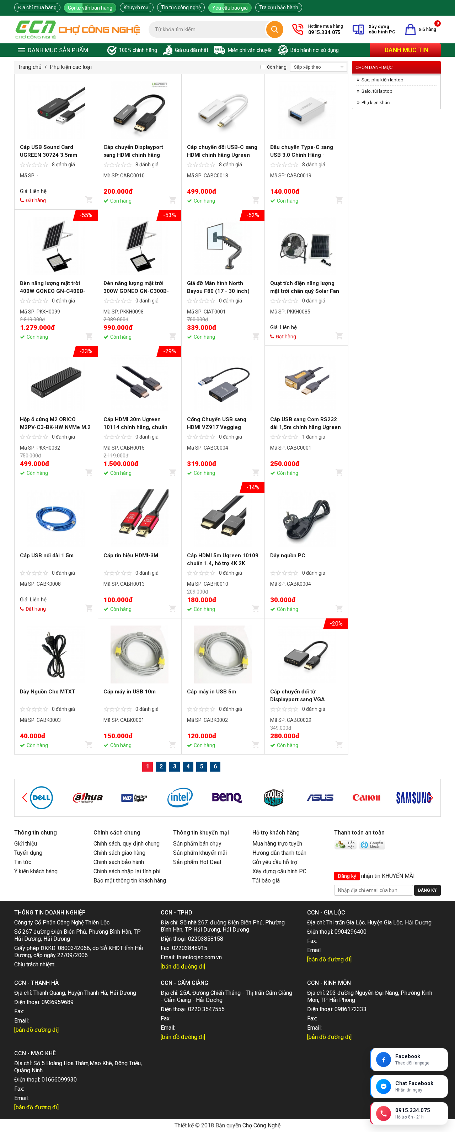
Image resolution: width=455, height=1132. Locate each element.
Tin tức (22, 862)
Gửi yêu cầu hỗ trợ (274, 862)
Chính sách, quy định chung (126, 843)
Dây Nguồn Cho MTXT (47, 691)
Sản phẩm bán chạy (197, 843)
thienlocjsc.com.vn (199, 957)
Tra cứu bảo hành (278, 7)
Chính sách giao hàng (119, 852)
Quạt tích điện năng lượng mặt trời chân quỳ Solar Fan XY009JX (304, 291)
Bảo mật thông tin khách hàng (129, 880)
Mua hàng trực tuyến (277, 843)
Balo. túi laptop (377, 91)
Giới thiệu (25, 843)
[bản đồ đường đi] (183, 966)
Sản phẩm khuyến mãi (200, 852)
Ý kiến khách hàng (36, 871)
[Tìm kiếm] (274, 29)
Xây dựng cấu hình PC (279, 871)
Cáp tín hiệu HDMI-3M (130, 555)
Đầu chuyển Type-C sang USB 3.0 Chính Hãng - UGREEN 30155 (301, 155)
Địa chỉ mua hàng (37, 7)
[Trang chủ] (77, 29)
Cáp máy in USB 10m (129, 691)
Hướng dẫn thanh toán (279, 852)
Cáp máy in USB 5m (211, 691)
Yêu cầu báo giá (230, 8)
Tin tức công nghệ (181, 7)
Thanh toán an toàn (359, 832)
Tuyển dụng (28, 852)
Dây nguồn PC (287, 555)
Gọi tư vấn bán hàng (90, 8)
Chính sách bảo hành (118, 862)
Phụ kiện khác (376, 102)
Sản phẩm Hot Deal (197, 862)
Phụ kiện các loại (71, 67)
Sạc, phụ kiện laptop (382, 79)
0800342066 (74, 948)
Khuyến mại (137, 7)
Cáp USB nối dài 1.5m (47, 555)
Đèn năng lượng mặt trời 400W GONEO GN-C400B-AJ (52, 291)
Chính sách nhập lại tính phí (126, 871)
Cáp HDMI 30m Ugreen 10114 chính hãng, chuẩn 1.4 (135, 427)
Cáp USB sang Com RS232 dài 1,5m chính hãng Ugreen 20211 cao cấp (305, 427)
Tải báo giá (266, 880)
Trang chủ (30, 67)
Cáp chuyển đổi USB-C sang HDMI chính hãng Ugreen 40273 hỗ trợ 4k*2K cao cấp (222, 155)
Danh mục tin (406, 50)
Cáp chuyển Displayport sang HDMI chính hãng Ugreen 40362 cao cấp (133, 155)
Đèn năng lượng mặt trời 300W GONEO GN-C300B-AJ (136, 291)
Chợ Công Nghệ (261, 1125)
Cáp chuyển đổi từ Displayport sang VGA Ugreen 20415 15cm (297, 699)
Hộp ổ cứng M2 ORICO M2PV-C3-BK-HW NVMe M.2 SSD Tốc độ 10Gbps (55, 427)
